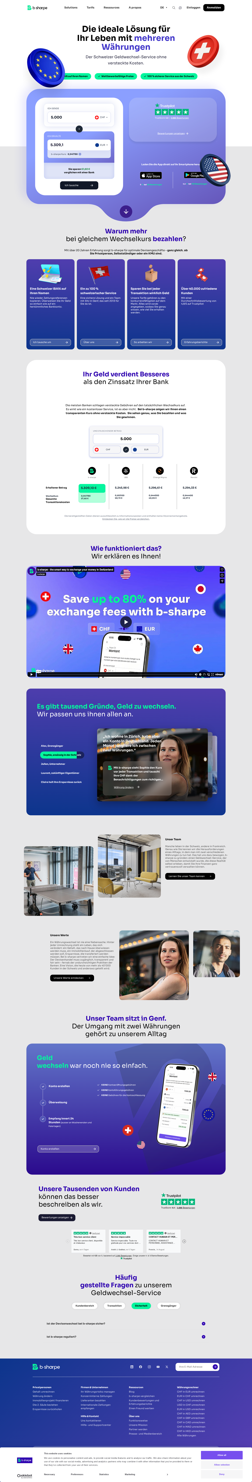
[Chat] (180, 7)
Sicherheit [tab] (141, 1305)
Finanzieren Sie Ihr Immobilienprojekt (125, 787)
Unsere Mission (138, 1425)
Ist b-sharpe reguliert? (61, 1336)
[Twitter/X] (167, 1367)
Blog (131, 1391)
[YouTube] (158, 1367)
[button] (52, 746)
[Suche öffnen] (174, 7)
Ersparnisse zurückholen (47, 1409)
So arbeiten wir (143, 342)
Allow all (221, 1455)
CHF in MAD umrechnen (191, 1426)
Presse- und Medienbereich (145, 1433)
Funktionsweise (138, 1420)
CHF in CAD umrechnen (191, 1422)
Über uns (89, 342)
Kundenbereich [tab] (85, 1305)
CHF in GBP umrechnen (190, 1418)
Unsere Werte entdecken (69, 977)
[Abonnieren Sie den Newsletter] (215, 1366)
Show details (157, 1474)
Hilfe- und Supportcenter (96, 1425)
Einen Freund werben (141, 1408)
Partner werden (138, 1429)
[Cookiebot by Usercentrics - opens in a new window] (24, 1476)
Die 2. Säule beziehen (45, 1404)
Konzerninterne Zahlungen (96, 1396)
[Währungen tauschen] (79, 129)
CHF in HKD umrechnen (191, 1431)
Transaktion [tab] (114, 1305)
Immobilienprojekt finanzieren (51, 1400)
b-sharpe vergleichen (142, 1396)
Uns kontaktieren (91, 1420)
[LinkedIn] (132, 1367)
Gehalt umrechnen (44, 1391)
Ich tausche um (42, 342)
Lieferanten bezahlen (93, 1400)
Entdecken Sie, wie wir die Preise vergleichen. (126, 519)
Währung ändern (42, 1396)
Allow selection (222, 1464)
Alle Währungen (186, 1435)
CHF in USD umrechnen (191, 1400)
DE (162, 7)
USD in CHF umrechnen (191, 1404)
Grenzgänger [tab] (168, 1305)
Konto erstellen (50, 1148)
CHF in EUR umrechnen (190, 1391)
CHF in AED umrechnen (191, 1413)
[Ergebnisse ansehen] (126, 211)
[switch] (89, 1474)
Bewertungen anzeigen (171, 133)
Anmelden (214, 7)
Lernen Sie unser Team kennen (187, 876)
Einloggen (193, 7)
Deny (221, 1474)
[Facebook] (141, 1367)
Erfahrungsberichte (196, 342)
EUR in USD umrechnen (191, 1409)
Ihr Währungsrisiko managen (98, 1391)
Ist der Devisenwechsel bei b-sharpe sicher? (76, 1323)
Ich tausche (71, 185)
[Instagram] (149, 1367)
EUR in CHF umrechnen (190, 1396)
